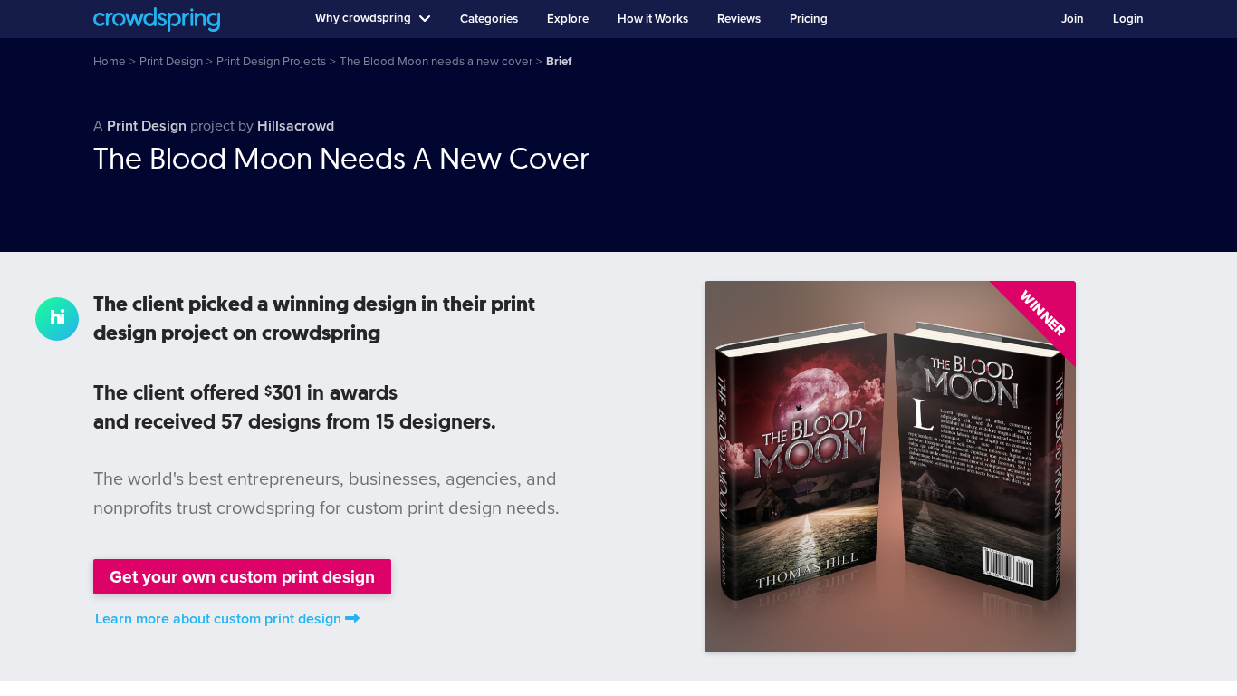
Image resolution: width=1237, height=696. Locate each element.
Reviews (739, 19)
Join (1072, 19)
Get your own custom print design (242, 576)
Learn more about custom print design (218, 619)
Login (1128, 19)
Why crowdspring (363, 18)
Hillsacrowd (295, 126)
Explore (568, 19)
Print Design (147, 126)
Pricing (809, 19)
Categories (489, 19)
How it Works (653, 19)
